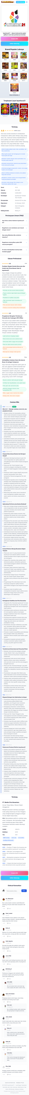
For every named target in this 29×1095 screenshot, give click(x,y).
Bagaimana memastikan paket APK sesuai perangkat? (12, 243)
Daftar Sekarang (20, 2)
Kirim (24, 890)
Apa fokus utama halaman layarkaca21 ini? (13, 221)
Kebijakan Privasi (20, 1082)
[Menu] (27, 2)
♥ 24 (4, 1049)
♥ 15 (4, 908)
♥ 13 (4, 1074)
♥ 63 (4, 1001)
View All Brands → (14, 95)
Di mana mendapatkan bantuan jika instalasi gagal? (12, 250)
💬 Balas (9, 908)
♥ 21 (4, 923)
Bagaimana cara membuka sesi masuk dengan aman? (13, 229)
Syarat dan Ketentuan (10, 1082)
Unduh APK (14, 39)
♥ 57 (4, 978)
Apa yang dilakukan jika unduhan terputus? (11, 236)
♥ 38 (4, 936)
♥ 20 (4, 964)
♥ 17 (4, 951)
